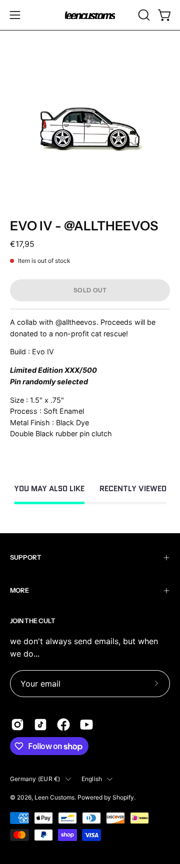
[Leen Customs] (90, 15)
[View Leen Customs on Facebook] (63, 724)
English (92, 779)
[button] (143, 15)
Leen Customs (54, 797)
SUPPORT (26, 557)
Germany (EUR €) (35, 779)
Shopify (123, 797)
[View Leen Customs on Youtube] (86, 724)
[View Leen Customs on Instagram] (17, 724)
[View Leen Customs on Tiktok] (40, 724)
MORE (19, 590)
